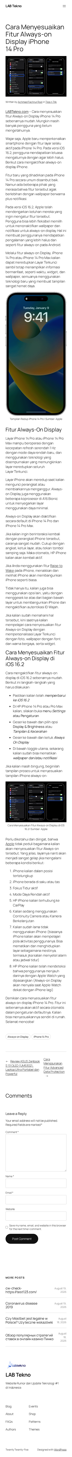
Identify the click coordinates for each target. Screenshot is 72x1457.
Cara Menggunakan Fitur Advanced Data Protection (54, 1065)
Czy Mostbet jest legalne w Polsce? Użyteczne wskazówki (29, 1320)
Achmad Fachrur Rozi (30, 102)
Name (10, 1176)
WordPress (60, 1449)
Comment (12, 1132)
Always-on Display (18, 1036)
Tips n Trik (51, 102)
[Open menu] (64, 6)
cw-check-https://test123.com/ (21, 1290)
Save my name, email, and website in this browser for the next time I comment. (37, 1227)
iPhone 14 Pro (41, 1036)
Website (10, 1209)
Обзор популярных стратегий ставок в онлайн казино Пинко (30, 1337)
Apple (10, 844)
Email (9, 1192)
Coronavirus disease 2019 (21, 1305)
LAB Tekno (14, 6)
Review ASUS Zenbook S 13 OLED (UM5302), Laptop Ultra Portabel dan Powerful (23, 1067)
